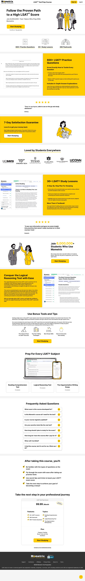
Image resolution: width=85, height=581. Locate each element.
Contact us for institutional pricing (42, 547)
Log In (81, 2)
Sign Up (74, 2)
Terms (61, 562)
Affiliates (39, 562)
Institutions (31, 562)
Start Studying (15, 27)
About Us (55, 562)
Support (24, 562)
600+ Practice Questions (25, 47)
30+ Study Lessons (45, 47)
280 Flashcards (66, 47)
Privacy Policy (47, 562)
